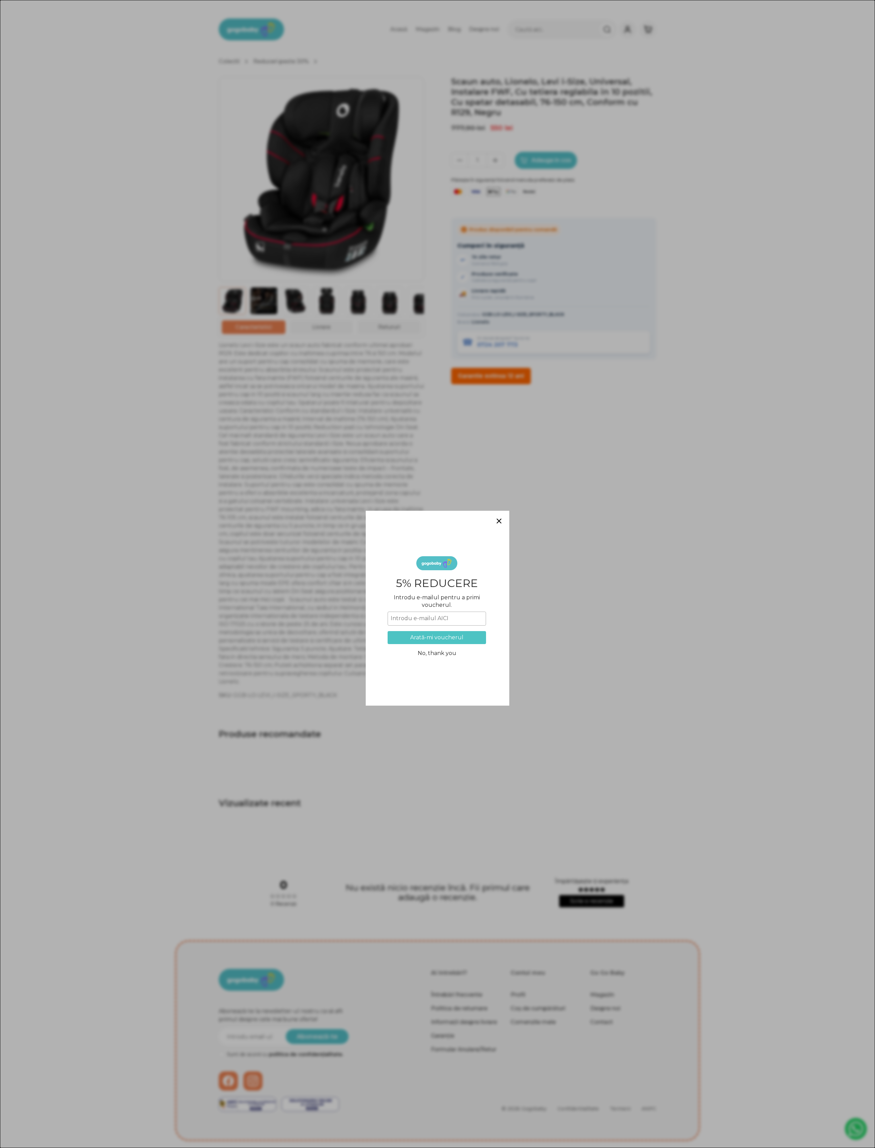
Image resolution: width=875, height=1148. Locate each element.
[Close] (499, 487)
